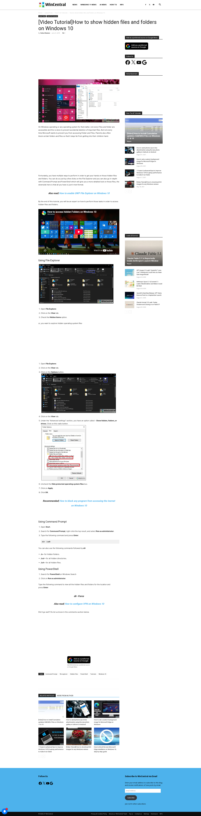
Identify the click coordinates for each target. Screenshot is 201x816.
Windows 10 (102, 674)
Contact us (138, 814)
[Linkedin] (76, 72)
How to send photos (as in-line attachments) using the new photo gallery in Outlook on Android (77, 722)
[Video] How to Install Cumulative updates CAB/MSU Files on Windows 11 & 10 (50, 722)
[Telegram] (87, 72)
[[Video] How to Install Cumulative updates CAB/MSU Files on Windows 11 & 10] (51, 709)
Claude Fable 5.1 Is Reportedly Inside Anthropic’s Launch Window (142, 259)
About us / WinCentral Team (118, 814)
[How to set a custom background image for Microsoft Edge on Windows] (106, 709)
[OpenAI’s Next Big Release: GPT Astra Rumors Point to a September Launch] (129, 295)
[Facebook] (145, 4)
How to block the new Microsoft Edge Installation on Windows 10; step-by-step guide (105, 749)
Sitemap (146, 814)
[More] (92, 72)
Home (40, 13)
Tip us (131, 814)
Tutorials (93, 674)
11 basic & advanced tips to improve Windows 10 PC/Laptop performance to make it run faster (50, 749)
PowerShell (84, 674)
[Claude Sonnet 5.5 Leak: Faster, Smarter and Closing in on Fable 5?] (129, 304)
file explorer (64, 674)
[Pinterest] (65, 72)
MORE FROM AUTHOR (65, 696)
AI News (103, 4)
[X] (149, 4)
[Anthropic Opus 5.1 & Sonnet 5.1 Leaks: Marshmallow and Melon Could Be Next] (129, 283)
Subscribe (131, 798)
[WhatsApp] (71, 72)
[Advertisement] (78, 53)
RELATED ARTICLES (47, 696)
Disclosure (154, 814)
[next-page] (43, 756)
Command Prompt (51, 674)
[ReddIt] (81, 72)
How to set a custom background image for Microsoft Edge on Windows (105, 722)
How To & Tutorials (61, 13)
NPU (122, 4)
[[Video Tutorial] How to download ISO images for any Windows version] (79, 736)
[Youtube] (153, 4)
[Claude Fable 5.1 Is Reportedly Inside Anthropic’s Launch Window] (144, 253)
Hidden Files (74, 674)
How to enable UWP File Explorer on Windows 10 (84, 193)
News (74, 4)
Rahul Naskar (45, 33)
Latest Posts (49, 13)
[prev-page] (39, 756)
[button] (160, 5)
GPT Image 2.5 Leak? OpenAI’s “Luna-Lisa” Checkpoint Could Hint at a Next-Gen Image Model (149, 272)
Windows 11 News (88, 4)
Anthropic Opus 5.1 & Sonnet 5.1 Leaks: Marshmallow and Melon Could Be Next (149, 284)
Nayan (129, 141)
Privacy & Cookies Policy (99, 814)
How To (113, 4)
